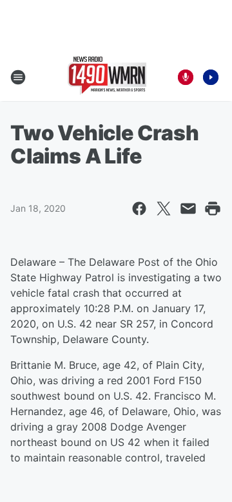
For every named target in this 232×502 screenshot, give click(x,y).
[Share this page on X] (164, 209)
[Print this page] (213, 209)
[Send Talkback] (185, 77)
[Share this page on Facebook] (139, 209)
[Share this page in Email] (188, 209)
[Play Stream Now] (210, 77)
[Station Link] (107, 77)
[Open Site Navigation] (18, 77)
